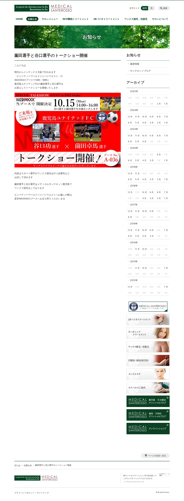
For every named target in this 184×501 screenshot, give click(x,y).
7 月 (166, 116)
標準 (144, 8)
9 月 (152, 116)
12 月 (130, 116)
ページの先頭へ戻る (157, 455)
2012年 (134, 280)
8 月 (159, 116)
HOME (19, 19)
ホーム (17, 465)
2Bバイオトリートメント (106, 19)
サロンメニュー (50, 19)
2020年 (134, 147)
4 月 (144, 122)
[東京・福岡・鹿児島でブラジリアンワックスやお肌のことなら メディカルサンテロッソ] (43, 8)
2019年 (134, 166)
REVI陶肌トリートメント (76, 19)
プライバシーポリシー (24, 493)
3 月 (152, 122)
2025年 (134, 91)
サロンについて (160, 19)
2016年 (134, 223)
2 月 (159, 103)
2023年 (134, 129)
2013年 (134, 261)
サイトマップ (43, 493)
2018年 (134, 185)
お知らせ (32, 19)
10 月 (144, 116)
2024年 (134, 110)
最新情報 (134, 63)
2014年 (134, 242)
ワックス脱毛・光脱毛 (135, 19)
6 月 (130, 122)
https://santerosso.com (135, 481)
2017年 (134, 204)
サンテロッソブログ (140, 70)
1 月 (166, 103)
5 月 (137, 122)
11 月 (137, 116)
